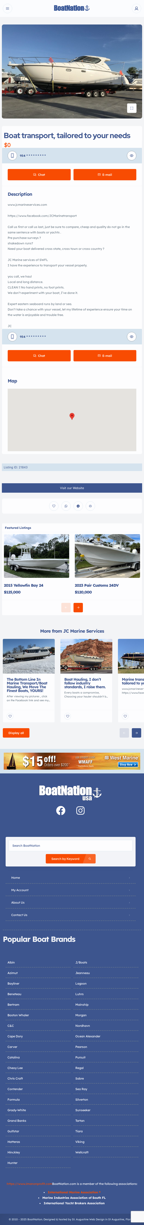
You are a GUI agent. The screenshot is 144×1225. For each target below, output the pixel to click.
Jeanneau (82, 973)
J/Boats (81, 962)
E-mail (107, 175)
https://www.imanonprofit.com (29, 1184)
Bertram (13, 1004)
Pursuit (80, 1057)
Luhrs (79, 994)
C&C (11, 1026)
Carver (12, 1047)
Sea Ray (81, 1089)
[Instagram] (80, 810)
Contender (15, 1089)
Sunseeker (82, 1110)
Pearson (81, 1047)
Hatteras (14, 1142)
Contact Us (19, 915)
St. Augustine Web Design (88, 1219)
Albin (11, 962)
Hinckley (14, 1152)
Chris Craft (15, 1078)
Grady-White (17, 1110)
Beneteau (14, 994)
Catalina (14, 1057)
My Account (19, 890)
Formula (14, 1099)
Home (15, 877)
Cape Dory (15, 1036)
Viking (79, 1142)
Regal (79, 1068)
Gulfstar (13, 1131)
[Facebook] (60, 810)
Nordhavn (82, 1026)
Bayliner (13, 983)
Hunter (12, 1163)
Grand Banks (17, 1121)
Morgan (81, 1015)
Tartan (80, 1121)
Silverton (81, 1099)
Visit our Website (72, 488)
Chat (41, 175)
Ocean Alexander (87, 1036)
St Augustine (116, 1219)
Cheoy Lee (15, 1068)
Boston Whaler (18, 1015)
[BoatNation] (72, 8)
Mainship (81, 1004)
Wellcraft (81, 1152)
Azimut (13, 973)
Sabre (79, 1078)
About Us (18, 902)
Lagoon (81, 983)
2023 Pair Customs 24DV (96, 585)
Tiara (79, 1131)
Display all (16, 733)
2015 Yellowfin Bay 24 (23, 585)
